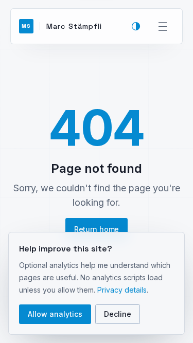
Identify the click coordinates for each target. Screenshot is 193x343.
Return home (96, 229)
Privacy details (122, 289)
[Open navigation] (162, 26)
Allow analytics (55, 314)
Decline (117, 314)
